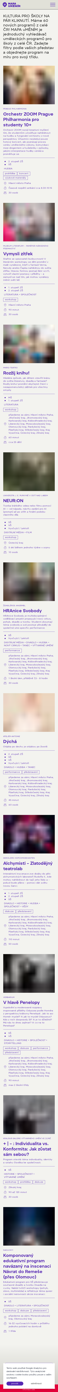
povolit (14, 1383)
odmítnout (36, 1383)
